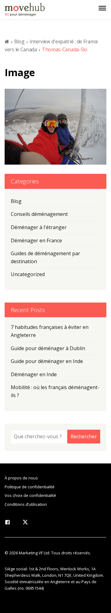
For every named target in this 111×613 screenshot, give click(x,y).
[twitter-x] (25, 523)
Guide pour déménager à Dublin (48, 348)
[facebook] (7, 523)
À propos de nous (21, 478)
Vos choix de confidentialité (30, 495)
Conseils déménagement (39, 214)
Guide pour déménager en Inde (47, 361)
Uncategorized (28, 274)
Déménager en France (36, 240)
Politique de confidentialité (30, 487)
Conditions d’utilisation (26, 504)
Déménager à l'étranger (39, 227)
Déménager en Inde (34, 374)
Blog (19, 41)
